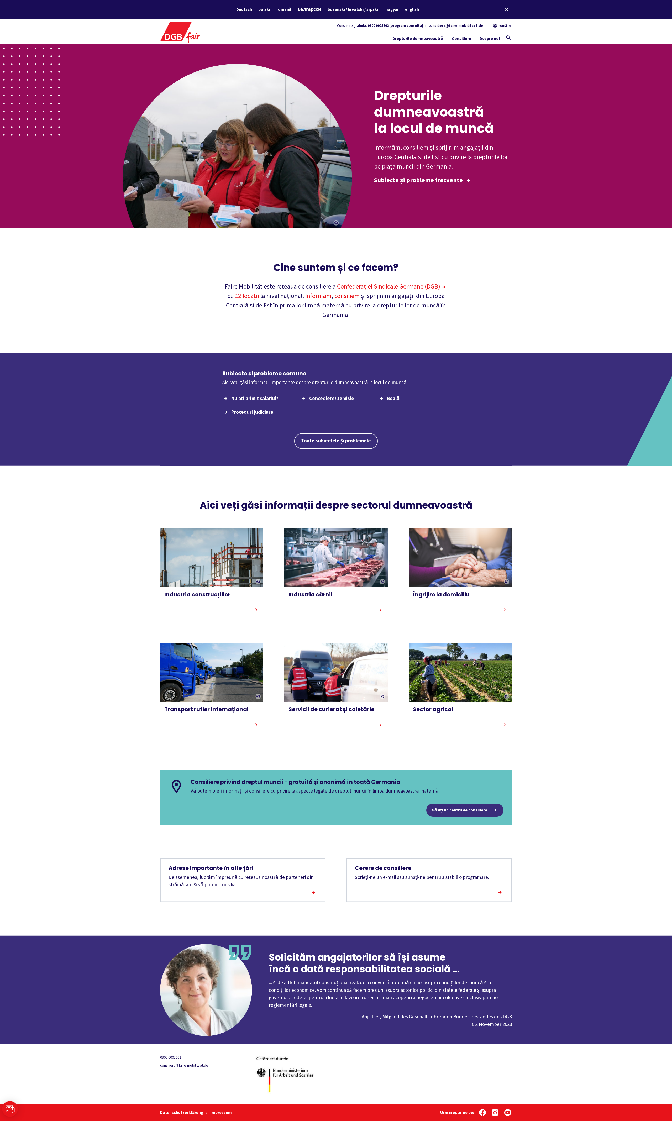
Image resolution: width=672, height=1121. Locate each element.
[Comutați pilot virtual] (10, 1109)
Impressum (221, 1112)
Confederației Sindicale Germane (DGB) (388, 286)
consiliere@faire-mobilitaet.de (455, 25)
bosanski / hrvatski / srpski (353, 9)
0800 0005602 (378, 25)
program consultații (408, 25)
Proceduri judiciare (252, 412)
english (412, 9)
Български (309, 9)
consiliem (347, 296)
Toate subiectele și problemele (336, 440)
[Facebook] (482, 1112)
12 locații (247, 296)
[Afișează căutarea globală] (508, 38)
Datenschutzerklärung (182, 1112)
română (284, 9)
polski (264, 9)
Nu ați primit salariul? (255, 398)
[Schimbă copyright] (336, 223)
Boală (393, 398)
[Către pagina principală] (180, 31)
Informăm (318, 296)
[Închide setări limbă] (506, 9)
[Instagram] (495, 1112)
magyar (391, 9)
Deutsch (244, 9)
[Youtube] (507, 1112)
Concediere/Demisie (331, 398)
